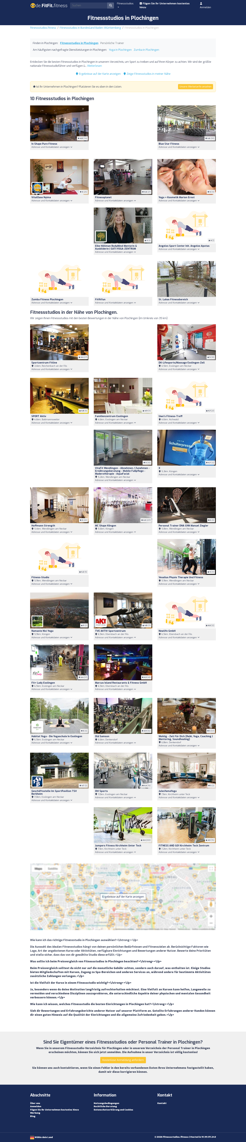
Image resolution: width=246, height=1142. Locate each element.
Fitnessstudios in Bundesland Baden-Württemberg (90, 28)
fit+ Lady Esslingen (43, 682)
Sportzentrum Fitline (44, 362)
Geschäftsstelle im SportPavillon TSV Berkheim (54, 793)
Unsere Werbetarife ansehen (196, 86)
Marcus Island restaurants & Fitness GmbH (121, 682)
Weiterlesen (94, 66)
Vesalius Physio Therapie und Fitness (181, 577)
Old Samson (102, 736)
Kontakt (162, 1103)
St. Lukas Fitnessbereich (173, 299)
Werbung (35, 1112)
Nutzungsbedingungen (106, 1103)
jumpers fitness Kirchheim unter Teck (118, 845)
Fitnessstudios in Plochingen (79, 43)
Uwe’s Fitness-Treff (170, 416)
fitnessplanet (103, 197)
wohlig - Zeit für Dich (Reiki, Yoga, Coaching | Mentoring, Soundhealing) (186, 738)
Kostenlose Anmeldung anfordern (123, 1060)
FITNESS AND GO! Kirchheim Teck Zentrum (184, 845)
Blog (32, 1116)
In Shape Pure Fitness (44, 143)
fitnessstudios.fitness (43, 28)
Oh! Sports (101, 791)
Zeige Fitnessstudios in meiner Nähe (148, 74)
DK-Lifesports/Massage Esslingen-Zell (182, 362)
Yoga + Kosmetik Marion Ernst (177, 197)
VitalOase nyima (41, 197)
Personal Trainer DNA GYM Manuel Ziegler (183, 525)
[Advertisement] (123, 130)
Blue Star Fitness (169, 143)
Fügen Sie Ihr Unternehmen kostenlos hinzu (165, 5)
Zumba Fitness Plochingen (47, 299)
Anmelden (205, 7)
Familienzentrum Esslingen (111, 416)
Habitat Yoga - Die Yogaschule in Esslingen (56, 736)
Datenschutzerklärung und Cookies (113, 1109)
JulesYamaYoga (168, 791)
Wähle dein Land (43, 1137)
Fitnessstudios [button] (125, 3)
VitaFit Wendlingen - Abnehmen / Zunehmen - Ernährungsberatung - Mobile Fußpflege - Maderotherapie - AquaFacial (122, 471)
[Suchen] (110, 6)
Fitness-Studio (40, 577)
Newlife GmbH (167, 631)
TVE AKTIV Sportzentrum (110, 631)
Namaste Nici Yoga (42, 631)
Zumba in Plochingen (146, 50)
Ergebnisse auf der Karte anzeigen (99, 74)
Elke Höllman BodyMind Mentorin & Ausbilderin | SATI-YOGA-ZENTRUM (116, 247)
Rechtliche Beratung (105, 1106)
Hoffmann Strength (43, 525)
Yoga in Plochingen (120, 50)
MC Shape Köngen (105, 525)
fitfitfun (100, 299)
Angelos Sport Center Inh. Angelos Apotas (184, 246)
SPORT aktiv (38, 416)
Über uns (35, 1103)
